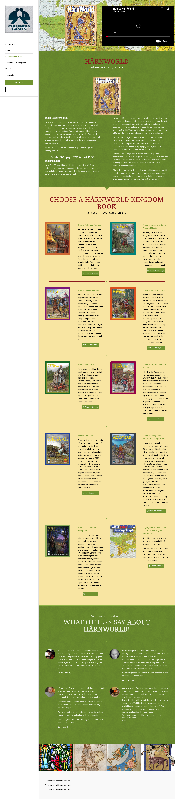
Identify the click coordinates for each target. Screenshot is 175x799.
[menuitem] (19, 44)
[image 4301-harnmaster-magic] (56, 757)
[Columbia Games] (19, 19)
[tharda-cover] (123, 377)
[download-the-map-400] (123, 541)
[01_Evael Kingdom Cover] (57, 541)
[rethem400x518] (57, 238)
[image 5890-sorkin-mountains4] (158, 757)
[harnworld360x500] (107, 96)
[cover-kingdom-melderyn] (123, 238)
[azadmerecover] (123, 449)
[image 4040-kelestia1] (90, 757)
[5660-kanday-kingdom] (57, 377)
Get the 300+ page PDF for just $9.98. (73, 157)
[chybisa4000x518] (123, 303)
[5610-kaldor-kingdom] (57, 303)
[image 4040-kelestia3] (124, 757)
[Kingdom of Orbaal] (57, 449)
